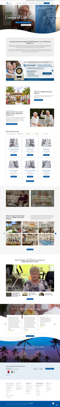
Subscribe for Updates (49, 0)
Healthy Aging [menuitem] (38, 391)
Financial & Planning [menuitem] (29, 387)
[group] (30, 71)
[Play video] (30, 278)
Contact (52, 3)
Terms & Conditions (26, 403)
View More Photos (30, 249)
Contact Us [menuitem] (47, 386)
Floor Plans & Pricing (31, 3)
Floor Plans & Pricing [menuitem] (9, 390)
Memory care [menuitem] (38, 393)
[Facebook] (53, 403)
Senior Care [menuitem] (37, 388)
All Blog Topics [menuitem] (38, 395)
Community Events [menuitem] (48, 388)
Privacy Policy (21, 403)
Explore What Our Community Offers (30, 357)
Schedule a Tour (46, 3)
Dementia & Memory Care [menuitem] (30, 385)
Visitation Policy (8, 375)
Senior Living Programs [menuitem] (9, 395)
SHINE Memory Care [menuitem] (19, 386)
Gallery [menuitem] (7, 393)
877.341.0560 (17, 403)
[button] (7, 70)
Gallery (36, 3)
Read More (9, 204)
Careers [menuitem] (47, 391)
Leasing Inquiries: (40, 0)
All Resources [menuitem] (28, 393)
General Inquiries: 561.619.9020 (30, 0)
